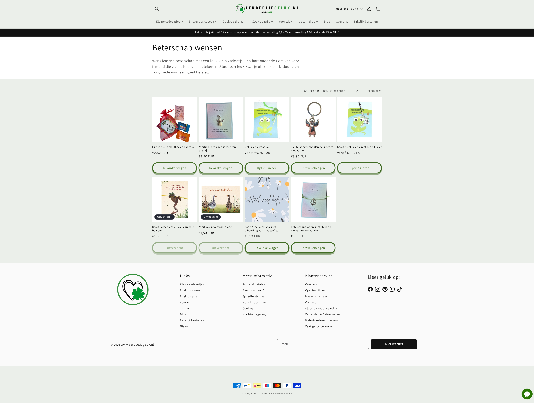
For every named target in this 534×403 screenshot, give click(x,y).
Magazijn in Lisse (316, 296)
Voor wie (186, 302)
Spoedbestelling (254, 296)
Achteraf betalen (254, 284)
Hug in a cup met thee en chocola (173, 147)
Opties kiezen (267, 168)
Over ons (311, 284)
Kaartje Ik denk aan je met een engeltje (217, 148)
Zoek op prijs (189, 296)
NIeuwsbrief (394, 344)
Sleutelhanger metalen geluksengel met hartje (312, 148)
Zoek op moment (191, 290)
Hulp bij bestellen (255, 302)
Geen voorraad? (253, 290)
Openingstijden (315, 290)
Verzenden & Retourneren (322, 314)
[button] (156, 8)
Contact (185, 308)
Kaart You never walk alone (215, 227)
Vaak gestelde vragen (319, 326)
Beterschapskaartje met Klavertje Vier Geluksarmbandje (311, 228)
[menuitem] (169, 21)
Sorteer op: (311, 91)
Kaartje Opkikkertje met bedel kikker (359, 147)
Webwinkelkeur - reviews (322, 320)
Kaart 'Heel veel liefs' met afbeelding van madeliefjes (261, 228)
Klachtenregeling (254, 314)
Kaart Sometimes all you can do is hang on (173, 228)
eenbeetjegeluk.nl (260, 393)
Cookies (248, 308)
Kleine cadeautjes (192, 284)
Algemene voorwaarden (321, 308)
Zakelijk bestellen (192, 320)
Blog (183, 314)
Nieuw (184, 326)
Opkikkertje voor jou (257, 147)
